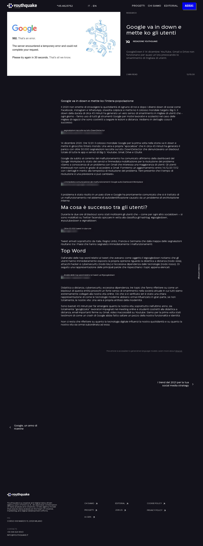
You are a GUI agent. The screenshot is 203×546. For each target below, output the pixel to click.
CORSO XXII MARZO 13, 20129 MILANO (24, 521)
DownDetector (133, 149)
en (95, 6)
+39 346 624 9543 (15, 532)
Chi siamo (154, 6)
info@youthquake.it (17, 535)
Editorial (171, 6)
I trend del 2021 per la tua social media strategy (173, 384)
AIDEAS (189, 6)
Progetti (138, 6)
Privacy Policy (154, 510)
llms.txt (178, 351)
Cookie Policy (154, 503)
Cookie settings (199, 271)
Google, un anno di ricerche (25, 427)
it (89, 6)
